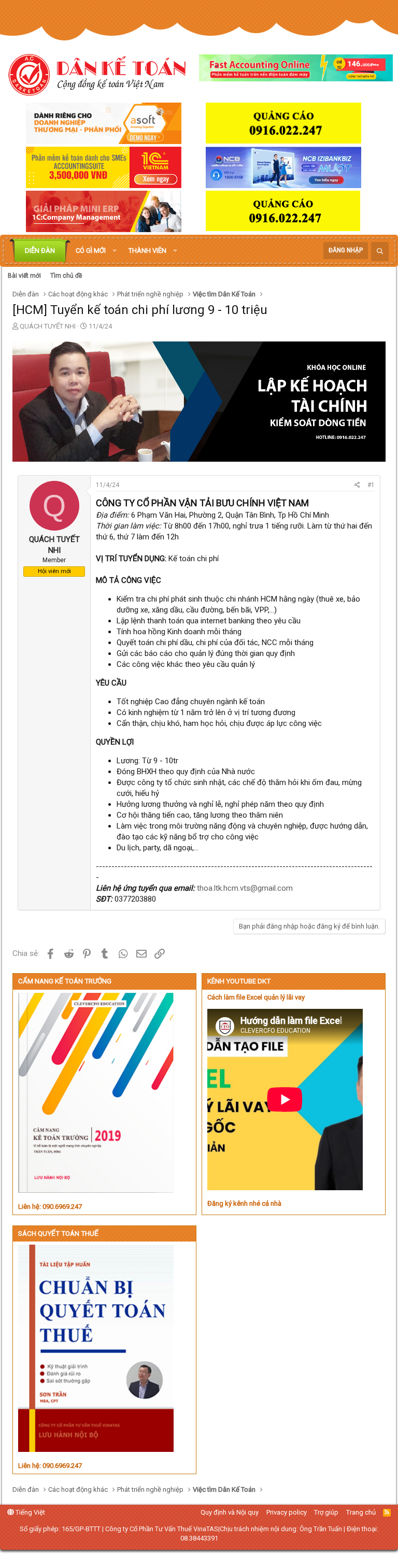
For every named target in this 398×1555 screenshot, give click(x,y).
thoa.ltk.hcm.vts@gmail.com (245, 888)
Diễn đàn (40, 250)
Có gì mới (91, 250)
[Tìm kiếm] (380, 251)
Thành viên (147, 250)
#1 (371, 485)
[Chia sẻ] (357, 485)
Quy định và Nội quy (230, 1512)
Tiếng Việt (29, 1512)
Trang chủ (361, 1512)
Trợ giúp (326, 1512)
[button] (114, 251)
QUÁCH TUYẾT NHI (48, 326)
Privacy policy (286, 1512)
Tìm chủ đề (66, 275)
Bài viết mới (24, 275)
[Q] (54, 528)
